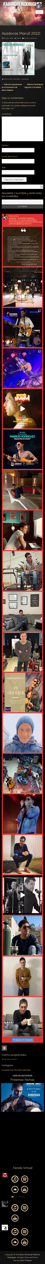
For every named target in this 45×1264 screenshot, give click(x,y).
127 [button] (32, 1120)
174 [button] (16, 1133)
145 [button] (6, 1126)
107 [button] (9, 1117)
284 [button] (36, 1158)
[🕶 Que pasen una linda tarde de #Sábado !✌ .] (22, 976)
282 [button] (29, 1158)
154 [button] (36, 1126)
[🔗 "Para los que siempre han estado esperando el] (22, 773)
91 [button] (42, 1110)
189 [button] (22, 1136)
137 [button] (22, 1123)
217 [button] (29, 1142)
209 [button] (3, 1142)
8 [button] (26, 1091)
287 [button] (16, 1161)
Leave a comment (30, 38)
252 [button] (16, 1152)
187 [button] (16, 1136)
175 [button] (19, 1133)
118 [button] (3, 1120)
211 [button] (9, 1142)
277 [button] (13, 1158)
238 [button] (13, 1149)
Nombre (5, 145)
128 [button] (36, 1120)
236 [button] (6, 1149)
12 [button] (39, 1091)
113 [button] (29, 1117)
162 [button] (19, 1130)
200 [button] (16, 1139)
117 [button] (42, 1117)
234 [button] (42, 1145)
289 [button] (22, 1161)
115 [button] (36, 1117)
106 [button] (6, 1117)
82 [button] (13, 1110)
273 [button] (42, 1155)
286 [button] (42, 1158)
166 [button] (32, 1130)
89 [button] (36, 1110)
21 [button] (26, 1095)
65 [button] (42, 1104)
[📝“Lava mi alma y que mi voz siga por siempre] (22, 733)
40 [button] (3, 1101)
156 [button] (42, 1126)
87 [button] (29, 1110)
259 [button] (39, 1152)
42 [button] (9, 1101)
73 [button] (26, 1107)
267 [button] (22, 1155)
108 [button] (13, 1117)
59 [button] (22, 1104)
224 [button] (9, 1145)
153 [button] (32, 1126)
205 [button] (32, 1139)
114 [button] (32, 1117)
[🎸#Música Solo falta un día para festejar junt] (22, 408)
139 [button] (29, 1123)
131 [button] (3, 1123)
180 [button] (36, 1133)
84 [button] (19, 1110)
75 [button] (32, 1107)
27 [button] (3, 1098)
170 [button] (3, 1133)
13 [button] (42, 1091)
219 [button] (36, 1142)
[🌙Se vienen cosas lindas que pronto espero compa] (22, 611)
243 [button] (29, 1149)
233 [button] (39, 1145)
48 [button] (29, 1101)
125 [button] (26, 1120)
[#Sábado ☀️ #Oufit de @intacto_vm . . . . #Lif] (22, 571)
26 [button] (42, 1095)
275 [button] (6, 1158)
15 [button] (6, 1095)
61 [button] (29, 1104)
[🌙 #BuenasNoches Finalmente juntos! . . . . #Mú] (22, 287)
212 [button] (13, 1142)
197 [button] (6, 1139)
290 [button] (26, 1161)
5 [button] (16, 1091)
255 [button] (26, 1152)
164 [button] (26, 1130)
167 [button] (36, 1130)
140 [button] (32, 1123)
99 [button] (26, 1114)
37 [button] (36, 1098)
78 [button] (42, 1107)
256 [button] (29, 1152)
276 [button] (9, 1158)
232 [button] (36, 1145)
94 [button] (9, 1114)
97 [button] (19, 1114)
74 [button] (29, 1107)
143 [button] (42, 1123)
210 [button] (6, 1142)
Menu (39, 12)
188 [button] (19, 1136)
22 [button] (29, 1095)
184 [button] (6, 1136)
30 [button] (13, 1098)
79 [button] (3, 1110)
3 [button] (9, 1091)
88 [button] (32, 1110)
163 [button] (22, 1130)
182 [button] (42, 1133)
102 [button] (36, 1114)
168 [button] (39, 1130)
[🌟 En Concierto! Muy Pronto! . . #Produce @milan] (22, 692)
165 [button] (29, 1130)
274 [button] (3, 1158)
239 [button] (16, 1149)
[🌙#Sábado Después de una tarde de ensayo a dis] (22, 490)
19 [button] (19, 1095)
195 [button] (42, 1136)
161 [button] (16, 1130)
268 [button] (26, 1155)
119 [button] (6, 1120)
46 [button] (22, 1101)
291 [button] (29, 1161)
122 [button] (16, 1120)
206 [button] (36, 1139)
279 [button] (19, 1158)
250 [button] (9, 1152)
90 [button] (39, 1110)
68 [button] (9, 1107)
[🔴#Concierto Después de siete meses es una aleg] (22, 449)
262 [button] (6, 1155)
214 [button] (19, 1142)
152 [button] (29, 1126)
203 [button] (26, 1139)
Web (3, 167)
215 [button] (22, 1142)
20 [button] (22, 1095)
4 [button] (13, 1091)
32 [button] (19, 1098)
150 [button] (22, 1126)
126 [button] (29, 1120)
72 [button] (22, 1107)
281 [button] (26, 1158)
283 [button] (32, 1158)
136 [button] (19, 1123)
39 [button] (42, 1098)
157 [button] (3, 1130)
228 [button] (22, 1145)
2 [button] (6, 1091)
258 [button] (36, 1152)
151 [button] (26, 1126)
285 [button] (39, 1158)
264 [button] (13, 1155)
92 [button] (3, 1114)
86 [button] (26, 1110)
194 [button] (39, 1136)
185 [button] (9, 1136)
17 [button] (13, 1095)
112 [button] (26, 1117)
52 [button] (42, 1101)
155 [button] (39, 1126)
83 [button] (16, 1110)
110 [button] (19, 1117)
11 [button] (36, 1091)
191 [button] (29, 1136)
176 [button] (22, 1133)
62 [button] (32, 1104)
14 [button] (3, 1095)
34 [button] (26, 1098)
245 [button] (36, 1149)
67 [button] (6, 1107)
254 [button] (22, 1152)
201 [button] (19, 1139)
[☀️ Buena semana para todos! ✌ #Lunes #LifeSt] (22, 246)
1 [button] (3, 1091)
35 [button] (29, 1098)
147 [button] (13, 1126)
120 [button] (9, 1120)
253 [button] (19, 1152)
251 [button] (13, 1152)
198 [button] (9, 1139)
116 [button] (39, 1117)
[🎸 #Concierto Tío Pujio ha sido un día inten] (22, 327)
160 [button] (13, 1130)
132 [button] (6, 1123)
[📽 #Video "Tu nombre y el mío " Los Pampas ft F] (22, 895)
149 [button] (19, 1126)
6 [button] (19, 1091)
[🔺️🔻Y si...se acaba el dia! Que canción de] (22, 652)
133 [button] (9, 1123)
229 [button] (26, 1145)
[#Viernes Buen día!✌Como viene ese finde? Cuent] (22, 530)
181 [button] (39, 1133)
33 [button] (22, 1098)
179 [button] (32, 1133)
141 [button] (36, 1123)
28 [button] (6, 1098)
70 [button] (16, 1107)
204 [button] (29, 1139)
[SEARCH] (41, 187)
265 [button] (16, 1155)
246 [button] (39, 1149)
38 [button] (39, 1098)
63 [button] (36, 1104)
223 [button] (6, 1145)
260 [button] (42, 1152)
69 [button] (13, 1107)
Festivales (16, 79)
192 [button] (32, 1136)
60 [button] (26, 1104)
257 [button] (32, 1152)
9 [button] (29, 1091)
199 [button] (13, 1139)
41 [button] (6, 1101)
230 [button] (29, 1145)
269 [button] (29, 1155)
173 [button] (13, 1133)
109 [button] (16, 1117)
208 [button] (42, 1139)
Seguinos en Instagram (24, 1040)
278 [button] (16, 1158)
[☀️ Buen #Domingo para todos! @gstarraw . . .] (22, 854)
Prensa (18, 38)
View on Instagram (22, 1076)
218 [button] (32, 1142)
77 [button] (39, 1107)
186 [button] (13, 1136)
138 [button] (26, 1123)
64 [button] (39, 1104)
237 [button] (9, 1149)
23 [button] (32, 1095)
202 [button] (22, 1139)
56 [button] (13, 1104)
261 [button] (3, 1155)
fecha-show (7, 79)
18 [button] (16, 1095)
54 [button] (6, 1104)
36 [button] (32, 1098)
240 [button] (19, 1149)
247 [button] (42, 1149)
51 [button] (39, 1101)
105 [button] (3, 1117)
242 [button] (26, 1149)
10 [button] (32, 1091)
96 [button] (16, 1114)
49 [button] (32, 1101)
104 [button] (42, 1114)
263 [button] (9, 1155)
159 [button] (9, 1130)
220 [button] (39, 1142)
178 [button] (29, 1133)
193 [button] (36, 1136)
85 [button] (22, 1110)
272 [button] (39, 1155)
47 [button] (26, 1101)
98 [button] (22, 1114)
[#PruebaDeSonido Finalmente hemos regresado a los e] (22, 368)
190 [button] (26, 1136)
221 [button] (42, 1142)
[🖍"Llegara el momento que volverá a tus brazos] (22, 814)
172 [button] (9, 1133)
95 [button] (13, 1114)
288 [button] (19, 1161)
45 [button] (19, 1101)
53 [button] (3, 1104)
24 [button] (36, 1095)
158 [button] (6, 1130)
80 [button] (6, 1110)
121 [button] (13, 1120)
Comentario (6, 114)
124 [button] (22, 1120)
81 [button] (9, 1110)
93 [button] (6, 1114)
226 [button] (16, 1145)
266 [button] (19, 1155)
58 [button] (19, 1104)
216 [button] (26, 1142)
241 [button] (22, 1149)
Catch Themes (26, 1260)
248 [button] (3, 1152)
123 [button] (19, 1120)
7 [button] (22, 1091)
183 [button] (3, 1136)
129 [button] (39, 1120)
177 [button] (26, 1133)
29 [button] (9, 1098)
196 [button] (3, 1139)
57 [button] (16, 1104)
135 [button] (16, 1123)
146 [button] (9, 1126)
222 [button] (3, 1145)
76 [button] (36, 1107)
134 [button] (13, 1123)
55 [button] (9, 1104)
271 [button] (36, 1155)
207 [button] (39, 1139)
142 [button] (39, 1123)
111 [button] (22, 1117)
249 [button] (6, 1152)
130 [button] (42, 1120)
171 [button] (6, 1133)
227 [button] (19, 1145)
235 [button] (3, 1149)
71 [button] (19, 1107)
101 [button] (32, 1114)
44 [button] (16, 1101)
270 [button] (32, 1155)
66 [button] (3, 1107)
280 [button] (22, 1158)
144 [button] (3, 1126)
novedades (25, 79)
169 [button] (42, 1130)
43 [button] (13, 1101)
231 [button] (32, 1145)
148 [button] (16, 1126)
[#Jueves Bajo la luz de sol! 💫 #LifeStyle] (22, 935)
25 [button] (39, 1095)
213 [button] (16, 1142)
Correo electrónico (10, 156)
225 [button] (13, 1145)
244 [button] (32, 1149)
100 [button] (29, 1114)
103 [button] (39, 1114)
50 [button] (36, 1101)
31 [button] (16, 1098)
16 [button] (9, 1095)
